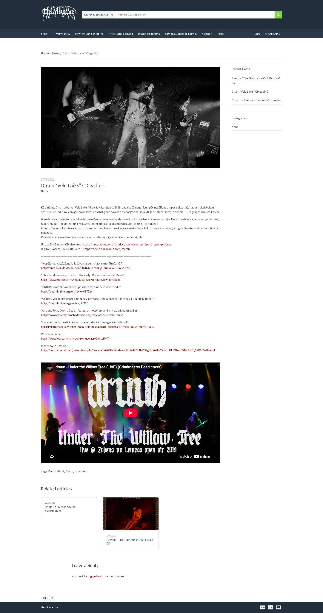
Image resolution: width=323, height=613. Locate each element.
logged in (94, 576)
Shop (44, 33)
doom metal (56, 471)
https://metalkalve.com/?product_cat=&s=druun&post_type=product (126, 244)
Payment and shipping (89, 33)
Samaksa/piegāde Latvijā (181, 33)
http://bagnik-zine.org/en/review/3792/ (66, 291)
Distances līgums (149, 33)
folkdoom (80, 471)
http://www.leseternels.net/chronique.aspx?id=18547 (75, 338)
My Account (272, 33)
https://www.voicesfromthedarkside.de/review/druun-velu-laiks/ (82, 315)
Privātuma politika (121, 33)
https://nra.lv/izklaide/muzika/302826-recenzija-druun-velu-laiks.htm (85, 268)
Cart (257, 33)
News (55, 53)
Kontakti (207, 33)
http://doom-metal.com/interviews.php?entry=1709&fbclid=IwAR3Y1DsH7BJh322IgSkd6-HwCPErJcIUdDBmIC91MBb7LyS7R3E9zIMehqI (128, 350)
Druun (69, 471)
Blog (221, 33)
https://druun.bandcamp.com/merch (106, 249)
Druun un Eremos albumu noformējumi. (60, 508)
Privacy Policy (61, 33)
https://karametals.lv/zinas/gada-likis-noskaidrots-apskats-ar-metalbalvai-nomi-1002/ (97, 327)
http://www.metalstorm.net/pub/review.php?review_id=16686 (80, 279)
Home (45, 53)
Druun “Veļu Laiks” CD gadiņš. (250, 91)
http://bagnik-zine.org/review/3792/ (64, 303)
